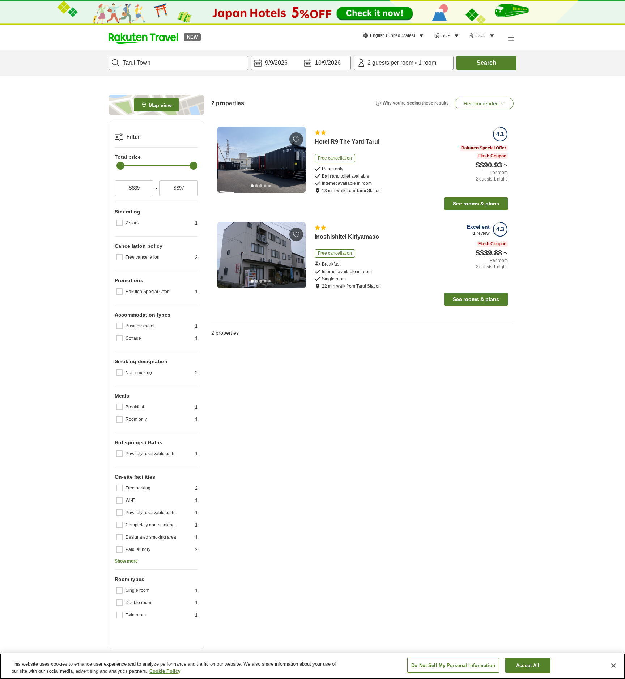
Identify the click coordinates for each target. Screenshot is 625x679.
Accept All (527, 665)
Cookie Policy (164, 671)
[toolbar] (301, 63)
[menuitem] (394, 35)
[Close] (613, 666)
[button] (143, 37)
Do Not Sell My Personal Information (453, 665)
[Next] (298, 160)
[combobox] (178, 63)
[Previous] (225, 160)
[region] (312, 666)
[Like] (296, 139)
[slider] (120, 166)
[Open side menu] (510, 37)
